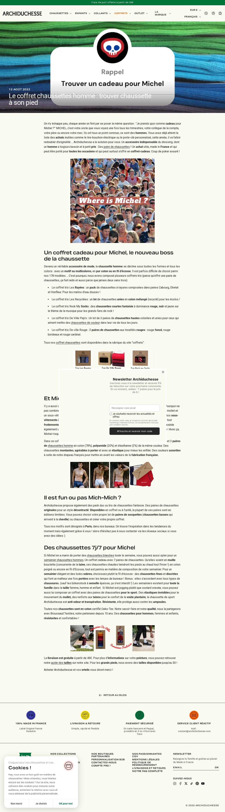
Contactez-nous (104, 762)
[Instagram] (174, 783)
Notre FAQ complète (147, 771)
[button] (60, 13)
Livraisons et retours (149, 768)
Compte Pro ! (101, 766)
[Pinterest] (197, 783)
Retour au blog (115, 695)
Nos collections (63, 754)
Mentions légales (146, 759)
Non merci (16, 803)
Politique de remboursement (144, 763)
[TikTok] (191, 783)
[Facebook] (180, 783)
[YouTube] (202, 783)
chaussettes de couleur (85, 322)
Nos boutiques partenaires (102, 755)
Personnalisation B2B (108, 759)
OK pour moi (66, 803)
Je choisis (41, 803)
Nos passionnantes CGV (147, 755)
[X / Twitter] (186, 783)
